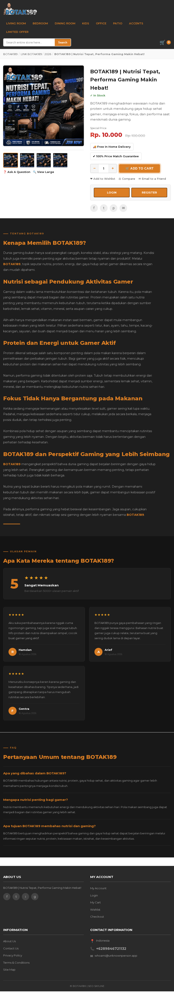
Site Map (9, 969)
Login (94, 895)
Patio (117, 23)
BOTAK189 (10, 54)
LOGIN (111, 192)
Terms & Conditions (16, 962)
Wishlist (95, 909)
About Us (9, 941)
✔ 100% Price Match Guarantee (116, 156)
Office (101, 23)
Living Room (16, 23)
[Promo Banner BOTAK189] (43, 105)
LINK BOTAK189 (31, 54)
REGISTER (149, 192)
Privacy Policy (12, 955)
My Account (98, 888)
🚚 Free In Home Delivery (112, 146)
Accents (136, 23)
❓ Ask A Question (16, 172)
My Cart (95, 902)
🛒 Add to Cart (139, 168)
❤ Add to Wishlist (102, 178)
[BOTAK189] (20, 9)
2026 (48, 54)
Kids (85, 23)
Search (62, 42)
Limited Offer (17, 31)
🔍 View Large (43, 172)
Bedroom (40, 23)
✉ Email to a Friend (152, 178)
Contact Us (10, 948)
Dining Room (65, 23)
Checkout (97, 916)
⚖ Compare (127, 178)
